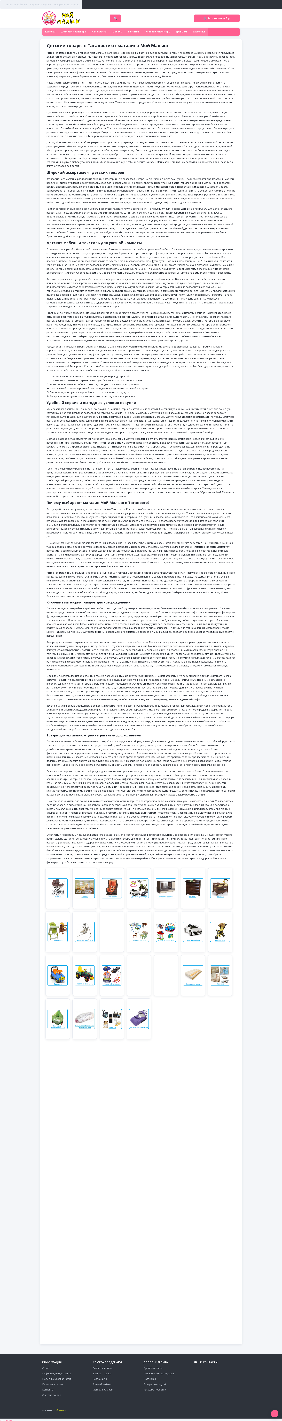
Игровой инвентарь (158, 31)
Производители (153, 1368)
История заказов (103, 1389)
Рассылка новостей (154, 1389)
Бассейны (199, 31)
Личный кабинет (102, 1384)
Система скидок (51, 1395)
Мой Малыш (60, 1410)
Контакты (48, 1389)
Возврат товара (102, 1373)
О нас (45, 1368)
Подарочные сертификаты (159, 1373)
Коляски (50, 31)
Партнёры (149, 1378)
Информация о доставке (56, 1373)
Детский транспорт (73, 31)
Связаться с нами (103, 1368)
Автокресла (99, 31)
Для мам (181, 31)
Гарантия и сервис (53, 1384)
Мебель (117, 31)
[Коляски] (57, 888)
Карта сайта (100, 1378)
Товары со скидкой (154, 1384)
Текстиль (134, 31)
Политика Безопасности (56, 1378)
